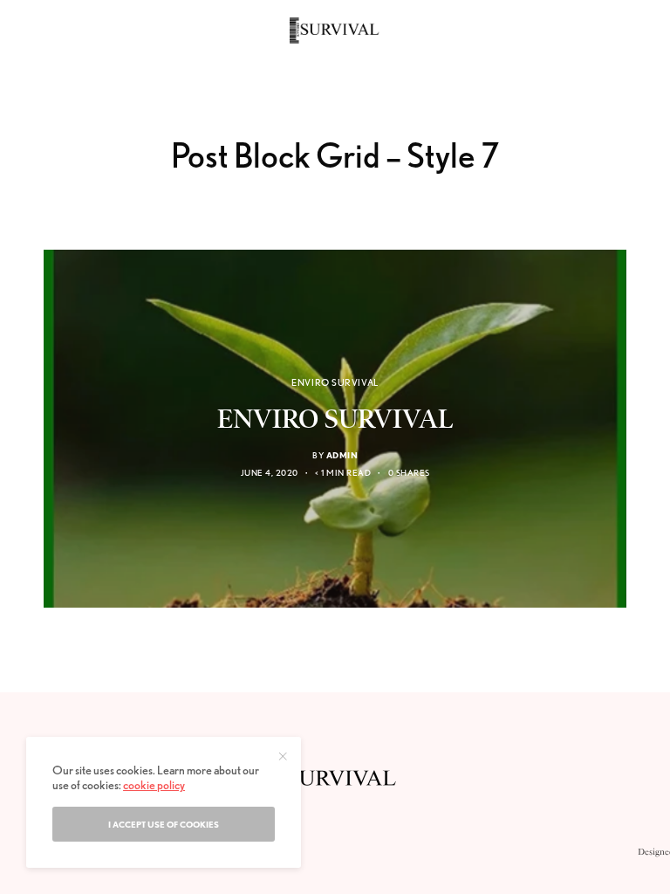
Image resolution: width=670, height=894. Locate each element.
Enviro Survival (334, 382)
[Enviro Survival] (335, 30)
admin (342, 455)
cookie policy (154, 785)
